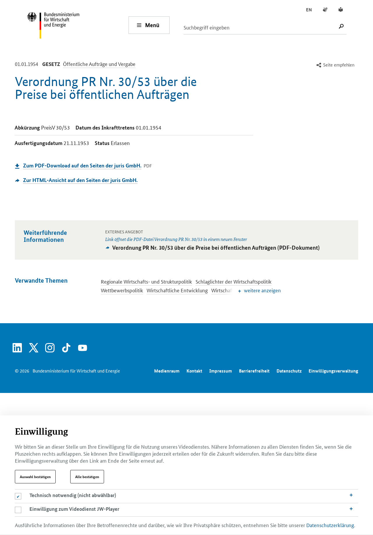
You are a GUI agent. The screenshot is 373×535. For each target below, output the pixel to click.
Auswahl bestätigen (35, 476)
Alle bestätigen (87, 476)
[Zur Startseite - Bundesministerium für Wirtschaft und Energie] (78, 25)
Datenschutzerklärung (330, 524)
